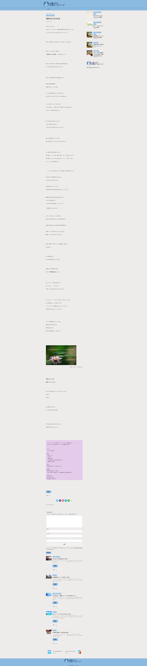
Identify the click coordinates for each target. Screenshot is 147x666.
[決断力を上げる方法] (66, 500)
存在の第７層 (54, 208)
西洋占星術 (51, 504)
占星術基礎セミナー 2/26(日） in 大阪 (61, 577)
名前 (48, 529)
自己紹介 (48, 9)
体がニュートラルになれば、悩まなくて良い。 (62, 614)
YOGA (48, 504)
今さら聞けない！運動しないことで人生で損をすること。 (64, 595)
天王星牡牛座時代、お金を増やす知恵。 (61, 632)
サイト (48, 538)
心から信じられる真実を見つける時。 (60, 558)
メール (48, 533)
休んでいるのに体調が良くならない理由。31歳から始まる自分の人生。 (98, 54)
